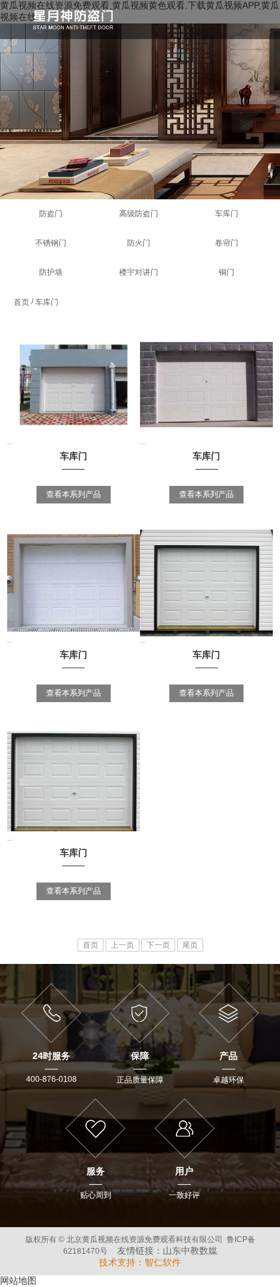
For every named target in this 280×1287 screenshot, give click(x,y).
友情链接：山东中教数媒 (167, 1250)
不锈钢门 (50, 243)
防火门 (138, 243)
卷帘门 (226, 243)
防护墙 (51, 272)
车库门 (226, 213)
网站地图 (18, 1280)
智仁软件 (163, 1262)
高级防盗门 (138, 213)
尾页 (190, 945)
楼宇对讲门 (138, 272)
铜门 (226, 272)
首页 (21, 302)
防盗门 (51, 213)
